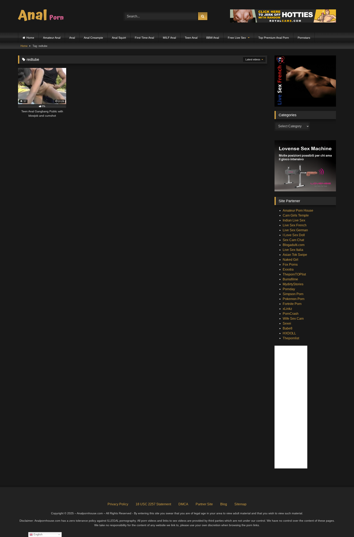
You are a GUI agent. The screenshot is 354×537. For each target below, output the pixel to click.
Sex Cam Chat (293, 240)
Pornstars (304, 37)
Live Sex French (294, 225)
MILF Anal (169, 37)
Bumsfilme (290, 279)
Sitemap (240, 504)
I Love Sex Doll (294, 235)
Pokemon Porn (293, 299)
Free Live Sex (237, 37)
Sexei (287, 323)
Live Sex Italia (293, 250)
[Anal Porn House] (42, 16)
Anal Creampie (93, 37)
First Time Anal (144, 37)
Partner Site (204, 504)
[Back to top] (341, 525)
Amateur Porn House (298, 210)
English (37, 534)
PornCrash (290, 313)
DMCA (183, 504)
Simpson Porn (293, 294)
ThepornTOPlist (294, 274)
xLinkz (287, 308)
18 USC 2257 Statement (153, 504)
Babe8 (287, 328)
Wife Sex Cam (293, 318)
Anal (72, 37)
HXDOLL (289, 333)
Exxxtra (288, 269)
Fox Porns (290, 264)
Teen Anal (191, 37)
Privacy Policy (118, 504)
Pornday (289, 289)
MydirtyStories (293, 284)
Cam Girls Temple (296, 215)
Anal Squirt (119, 37)
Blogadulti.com (293, 245)
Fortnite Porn (292, 304)
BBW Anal (212, 37)
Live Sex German (295, 230)
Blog (223, 504)
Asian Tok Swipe (295, 254)
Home (30, 37)
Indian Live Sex (294, 220)
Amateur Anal (51, 37)
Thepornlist (291, 338)
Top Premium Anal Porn (273, 37)
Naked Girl (290, 259)
